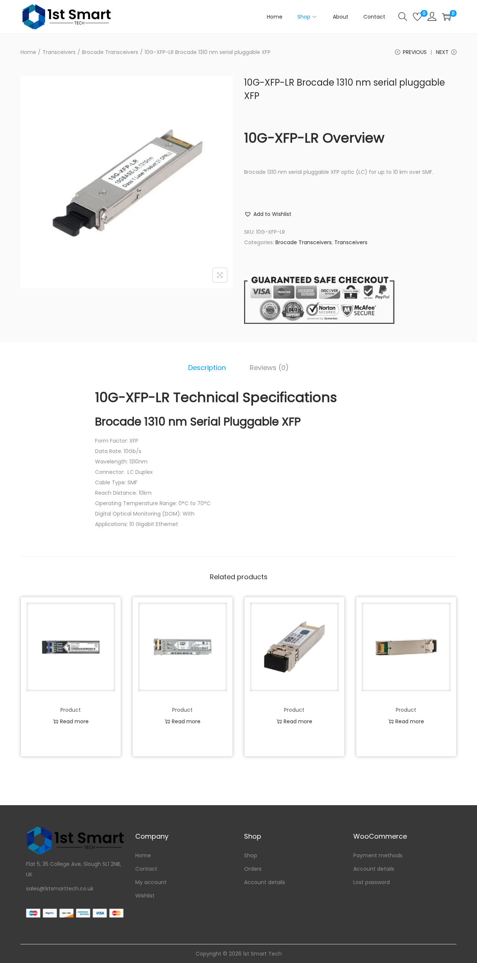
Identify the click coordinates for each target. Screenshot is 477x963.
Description (207, 367)
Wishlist (145, 895)
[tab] (207, 368)
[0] (417, 16)
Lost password (371, 882)
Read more (74, 721)
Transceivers (59, 52)
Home (28, 52)
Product (70, 710)
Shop (250, 855)
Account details (264, 882)
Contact (146, 869)
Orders (253, 869)
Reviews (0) (269, 367)
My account (151, 882)
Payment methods (377, 855)
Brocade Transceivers (110, 52)
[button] (267, 214)
